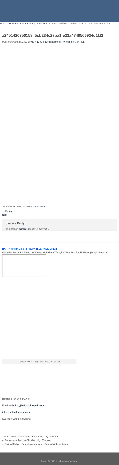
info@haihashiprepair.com (17, 412)
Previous (8, 211)
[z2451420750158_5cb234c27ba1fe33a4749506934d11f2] (59, 123)
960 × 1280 (36, 42)
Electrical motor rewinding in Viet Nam (28, 23)
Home (3, 23)
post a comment (40, 206)
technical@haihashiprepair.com (26, 405)
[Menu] (4, 10)
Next (6, 215)
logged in (24, 229)
